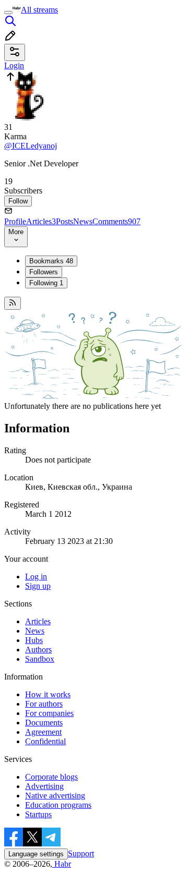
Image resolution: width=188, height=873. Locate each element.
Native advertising (55, 795)
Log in (36, 576)
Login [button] (14, 65)
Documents (44, 722)
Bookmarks (51, 261)
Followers (43, 272)
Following (46, 283)
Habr (61, 863)
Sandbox (39, 658)
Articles (41, 221)
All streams (39, 9)
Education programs (58, 805)
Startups (38, 814)
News (82, 221)
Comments (116, 221)
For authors (44, 703)
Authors (38, 649)
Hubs (34, 640)
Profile (15, 221)
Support (81, 853)
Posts (64, 221)
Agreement (43, 732)
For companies (49, 713)
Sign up (38, 585)
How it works (47, 694)
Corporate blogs (51, 776)
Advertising (44, 786)
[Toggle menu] (8, 12)
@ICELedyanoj (30, 145)
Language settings (36, 854)
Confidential (45, 741)
